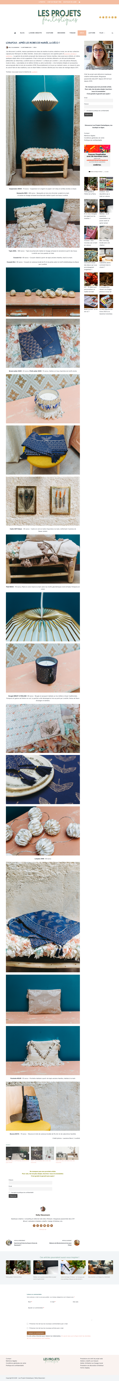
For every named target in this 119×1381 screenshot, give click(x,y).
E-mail (53, 1302)
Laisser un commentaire (36, 1333)
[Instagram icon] (48, 1225)
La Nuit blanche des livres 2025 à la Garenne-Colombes (106, 311)
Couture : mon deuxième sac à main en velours (104, 194)
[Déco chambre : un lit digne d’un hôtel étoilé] (100, 1267)
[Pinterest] (109, 17)
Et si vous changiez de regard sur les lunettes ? (90, 216)
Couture (49, 33)
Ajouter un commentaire (36, 1308)
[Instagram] (103, 17)
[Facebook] (100, 17)
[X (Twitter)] (115, 17)
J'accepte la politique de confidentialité (21, 1192)
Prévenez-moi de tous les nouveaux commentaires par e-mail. (48, 1324)
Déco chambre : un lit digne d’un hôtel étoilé (99, 1277)
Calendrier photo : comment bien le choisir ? (105, 265)
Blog (22, 33)
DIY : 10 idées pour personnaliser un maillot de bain (90, 289)
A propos (42, 2)
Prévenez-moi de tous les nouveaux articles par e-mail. (46, 1328)
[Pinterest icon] (51, 1225)
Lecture (91, 33)
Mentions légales (89, 135)
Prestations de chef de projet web (91, 1358)
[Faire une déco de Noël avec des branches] (67, 1153)
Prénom (11, 1180)
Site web (75, 1302)
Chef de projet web (54, 2)
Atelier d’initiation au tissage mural (91, 1363)
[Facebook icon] (34, 1225)
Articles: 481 (42, 1229)
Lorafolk (34, 72)
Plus (101, 33)
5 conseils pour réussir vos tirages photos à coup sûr (105, 289)
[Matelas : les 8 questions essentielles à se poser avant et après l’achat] (45, 1267)
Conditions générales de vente (94, 138)
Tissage (72, 33)
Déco (82, 33)
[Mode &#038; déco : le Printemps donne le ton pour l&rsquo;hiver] (17, 1153)
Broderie (61, 33)
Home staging (84, 1368)
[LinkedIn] (106, 17)
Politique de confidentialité (93, 140)
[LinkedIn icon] (37, 1225)
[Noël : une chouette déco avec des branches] (42, 1153)
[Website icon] (41, 1225)
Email (10, 1186)
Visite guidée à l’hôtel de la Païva (14, 1277)
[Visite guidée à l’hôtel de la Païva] (18, 1267)
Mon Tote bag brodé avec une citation (104, 243)
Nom (30, 1302)
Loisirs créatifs (35, 33)
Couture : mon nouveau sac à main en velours (90, 243)
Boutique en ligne (69, 2)
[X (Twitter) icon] (44, 1225)
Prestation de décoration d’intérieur (92, 1365)
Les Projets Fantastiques (101, 125)
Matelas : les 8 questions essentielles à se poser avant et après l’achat (104, 218)
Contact (86, 133)
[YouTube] (112, 17)
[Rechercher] (112, 33)
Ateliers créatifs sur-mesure (89, 1361)
